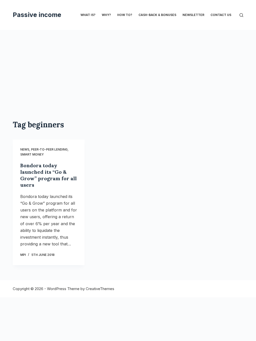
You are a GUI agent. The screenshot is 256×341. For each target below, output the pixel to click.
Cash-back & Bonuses (157, 15)
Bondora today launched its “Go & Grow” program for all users (48, 175)
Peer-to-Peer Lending (49, 149)
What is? (88, 15)
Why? (106, 15)
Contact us (220, 15)
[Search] (241, 15)
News (24, 149)
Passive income (37, 14)
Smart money (32, 154)
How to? (124, 15)
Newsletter (193, 15)
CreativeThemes (100, 288)
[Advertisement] (128, 82)
